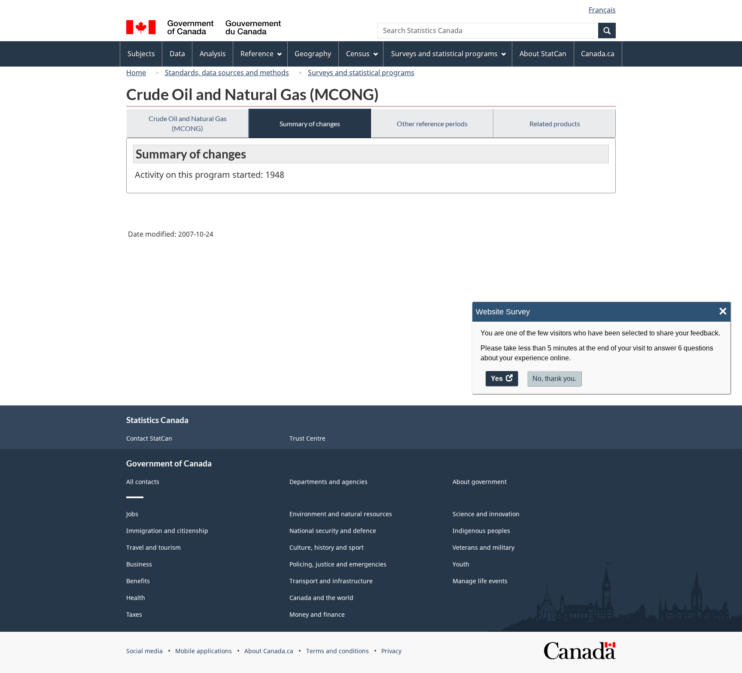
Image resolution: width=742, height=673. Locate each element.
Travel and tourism (153, 547)
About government (480, 482)
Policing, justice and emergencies (337, 564)
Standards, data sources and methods (227, 72)
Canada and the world (321, 598)
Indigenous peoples (481, 531)
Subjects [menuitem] (141, 53)
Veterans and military (483, 547)
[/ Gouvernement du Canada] (203, 28)
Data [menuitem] (177, 53)
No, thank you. (554, 378)
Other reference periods (432, 123)
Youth (461, 564)
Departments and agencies (328, 482)
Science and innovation (486, 514)
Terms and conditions (337, 651)
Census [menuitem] (358, 53)
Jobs (132, 514)
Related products (554, 123)
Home (136, 72)
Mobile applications (203, 651)
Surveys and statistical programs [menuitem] (444, 53)
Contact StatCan (149, 438)
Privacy (391, 651)
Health (135, 598)
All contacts (142, 482)
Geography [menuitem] (313, 53)
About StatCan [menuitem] (543, 53)
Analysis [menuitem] (213, 53)
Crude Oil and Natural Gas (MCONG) (188, 123)
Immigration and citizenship (167, 531)
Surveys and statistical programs (361, 72)
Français (602, 10)
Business (139, 564)
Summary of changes (310, 123)
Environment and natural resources (340, 514)
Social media (144, 651)
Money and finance (317, 614)
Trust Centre (307, 438)
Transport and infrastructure (331, 581)
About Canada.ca (268, 651)
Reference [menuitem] (257, 53)
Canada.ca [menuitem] (597, 53)
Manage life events (480, 581)
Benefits (138, 581)
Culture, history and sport (326, 547)
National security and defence (332, 531)
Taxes (134, 614)
